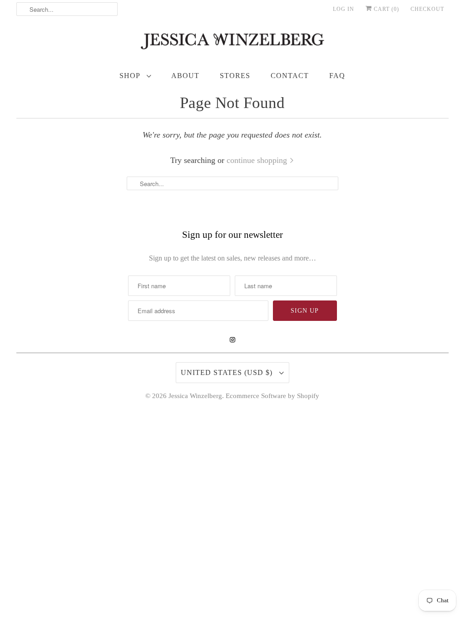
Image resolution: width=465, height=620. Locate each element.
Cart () (385, 9)
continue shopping (258, 160)
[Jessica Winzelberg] (232, 43)
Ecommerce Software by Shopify (272, 395)
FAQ (337, 75)
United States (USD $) (228, 372)
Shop (130, 75)
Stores (235, 75)
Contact (290, 75)
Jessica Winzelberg (195, 395)
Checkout (427, 9)
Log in (343, 9)
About (185, 75)
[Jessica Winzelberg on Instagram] (232, 340)
